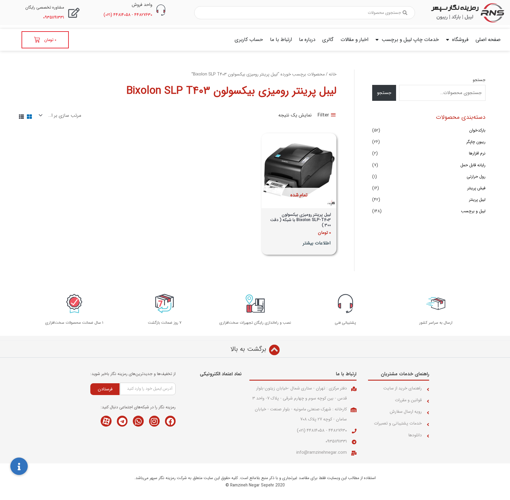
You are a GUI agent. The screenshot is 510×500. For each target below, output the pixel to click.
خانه (332, 74)
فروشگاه (460, 40)
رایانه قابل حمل (473, 165)
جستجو (479, 80)
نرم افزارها (477, 153)
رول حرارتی (476, 176)
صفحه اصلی (488, 40)
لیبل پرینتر (477, 199)
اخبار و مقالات (354, 40)
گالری (328, 40)
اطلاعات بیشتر (317, 243)
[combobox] (304, 12)
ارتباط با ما (281, 40)
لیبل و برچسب (473, 211)
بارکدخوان (477, 130)
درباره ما (307, 40)
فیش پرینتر (476, 188)
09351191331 (336, 441)
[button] (19, 466)
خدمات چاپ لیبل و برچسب (410, 40)
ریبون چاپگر (476, 142)
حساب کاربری (249, 40)
